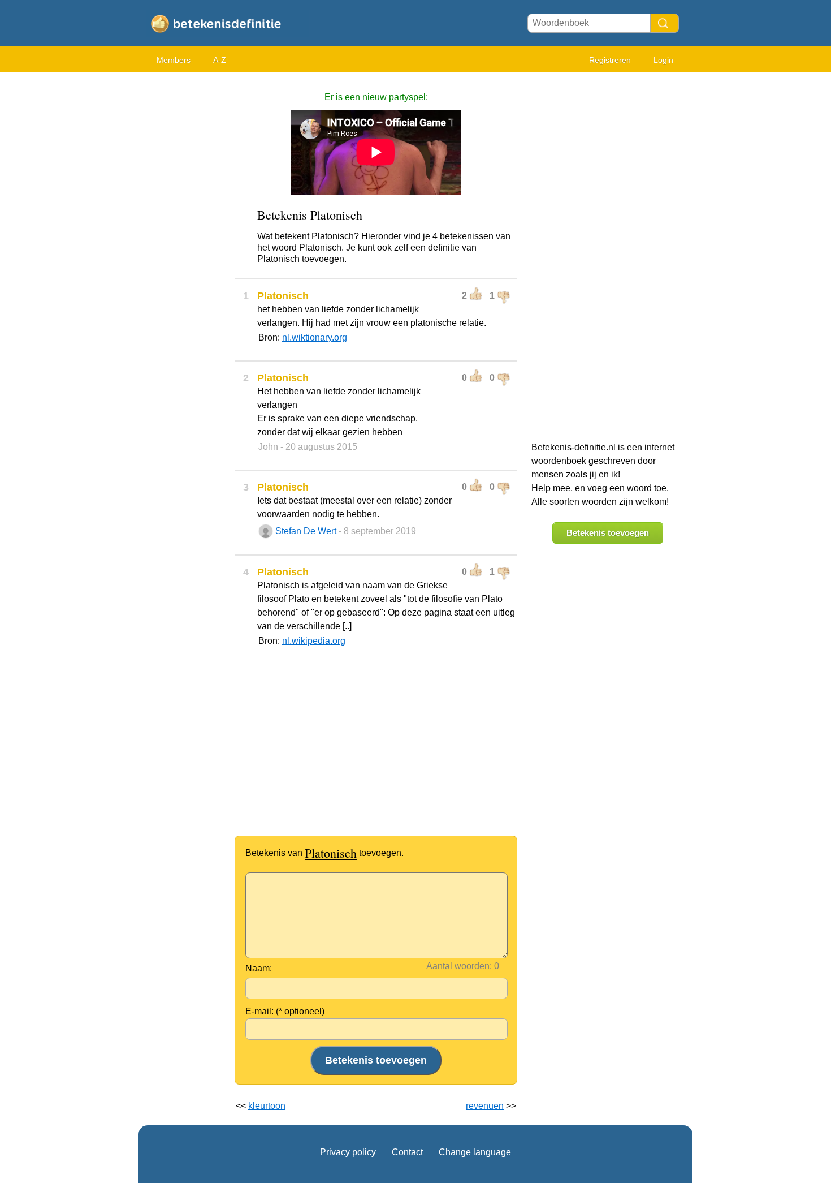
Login (663, 59)
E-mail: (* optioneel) (284, 1011)
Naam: (258, 968)
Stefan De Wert (305, 531)
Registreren (610, 59)
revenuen (485, 1106)
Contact (407, 1152)
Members (174, 59)
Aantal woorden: (459, 966)
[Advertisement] (183, 249)
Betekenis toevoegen (607, 532)
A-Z (219, 59)
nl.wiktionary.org (314, 337)
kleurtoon (266, 1106)
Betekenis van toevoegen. (324, 853)
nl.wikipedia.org (313, 641)
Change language (475, 1152)
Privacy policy (348, 1152)
